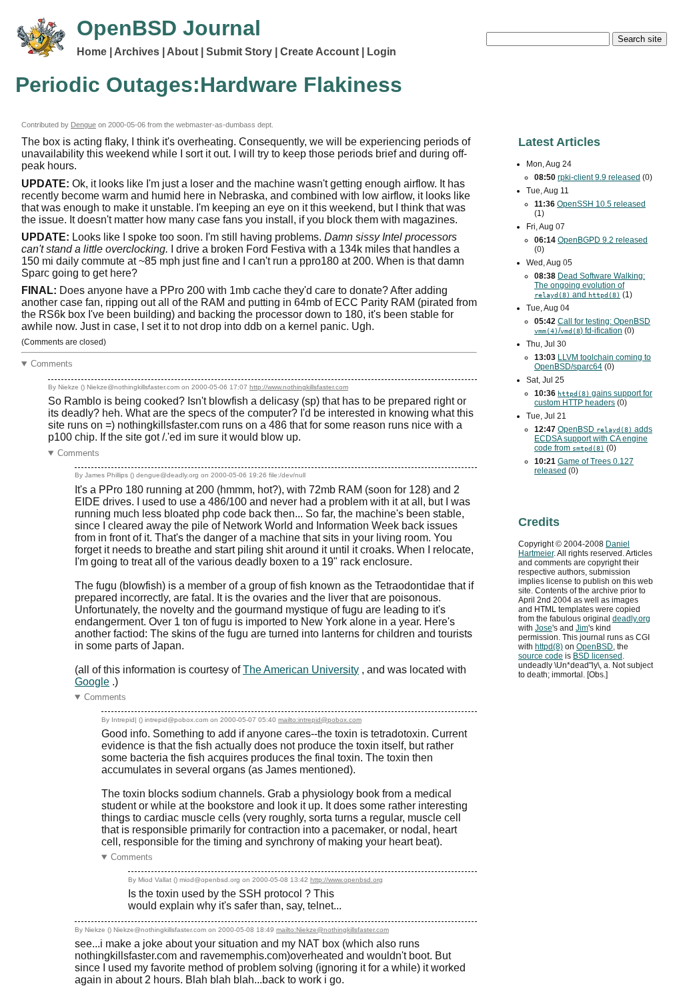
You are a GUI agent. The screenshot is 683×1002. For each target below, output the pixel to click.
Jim (582, 628)
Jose (543, 628)
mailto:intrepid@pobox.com (320, 719)
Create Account (319, 51)
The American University (301, 669)
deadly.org (631, 618)
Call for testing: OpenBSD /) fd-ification (592, 326)
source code (540, 656)
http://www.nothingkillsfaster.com (298, 387)
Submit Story (239, 51)
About (182, 51)
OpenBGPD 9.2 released (603, 240)
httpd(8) (549, 646)
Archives (136, 51)
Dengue (83, 125)
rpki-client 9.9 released (599, 177)
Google (92, 681)
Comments (52, 364)
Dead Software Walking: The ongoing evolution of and (589, 285)
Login (381, 51)
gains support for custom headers (593, 398)
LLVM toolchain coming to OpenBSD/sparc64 (592, 362)
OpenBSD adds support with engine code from (593, 439)
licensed (597, 656)
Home (92, 51)
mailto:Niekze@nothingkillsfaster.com (332, 929)
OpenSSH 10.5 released (601, 204)
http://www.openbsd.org (346, 879)
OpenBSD (594, 646)
